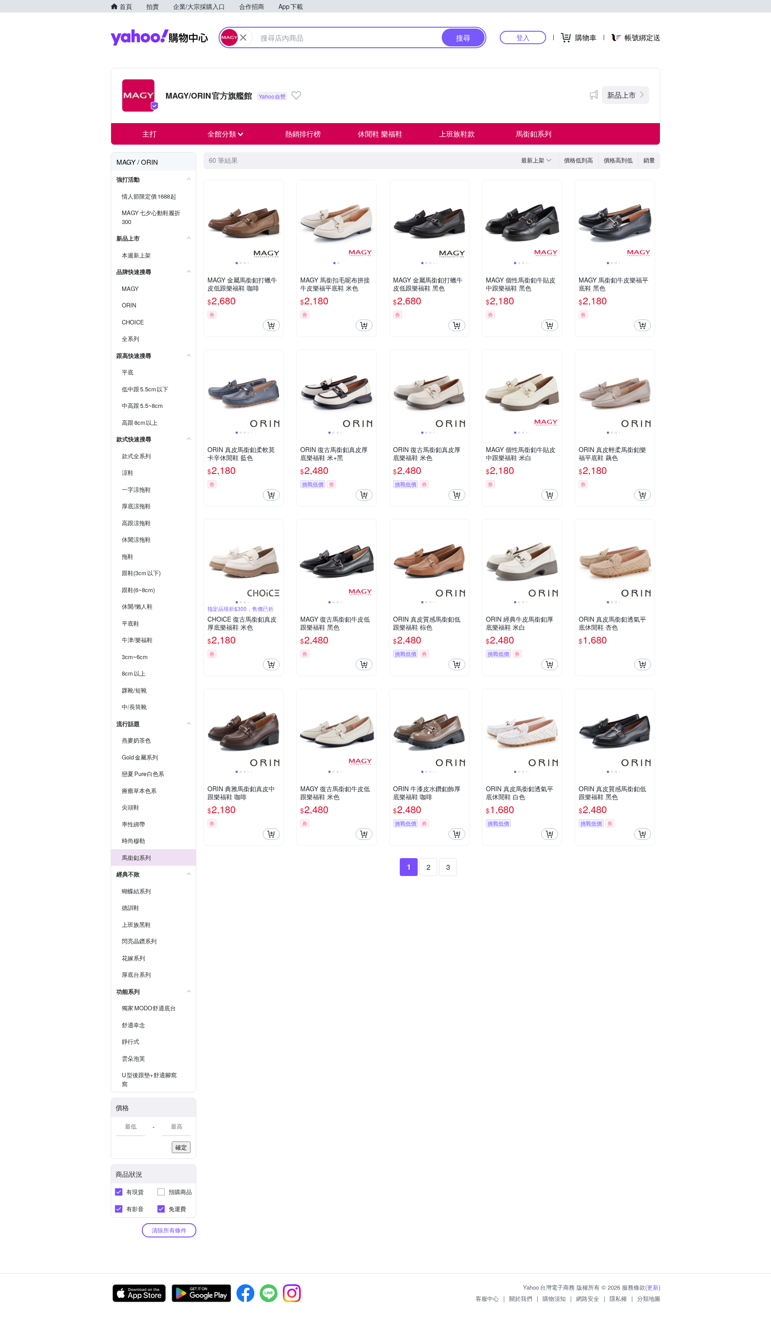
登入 (523, 37)
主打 (149, 134)
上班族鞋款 (457, 134)
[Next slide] (277, 220)
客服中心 (487, 1298)
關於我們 (520, 1298)
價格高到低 (618, 160)
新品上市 (621, 95)
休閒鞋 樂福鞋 (380, 134)
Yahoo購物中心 (159, 37)
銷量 (649, 160)
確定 (181, 1147)
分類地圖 (648, 1298)
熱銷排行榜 (303, 134)
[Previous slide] (210, 220)
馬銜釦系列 (533, 134)
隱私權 (618, 1298)
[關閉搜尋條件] (243, 37)
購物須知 (554, 1298)
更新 (653, 1287)
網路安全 (587, 1298)
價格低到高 (578, 160)
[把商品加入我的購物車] (271, 325)
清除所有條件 (169, 1230)
